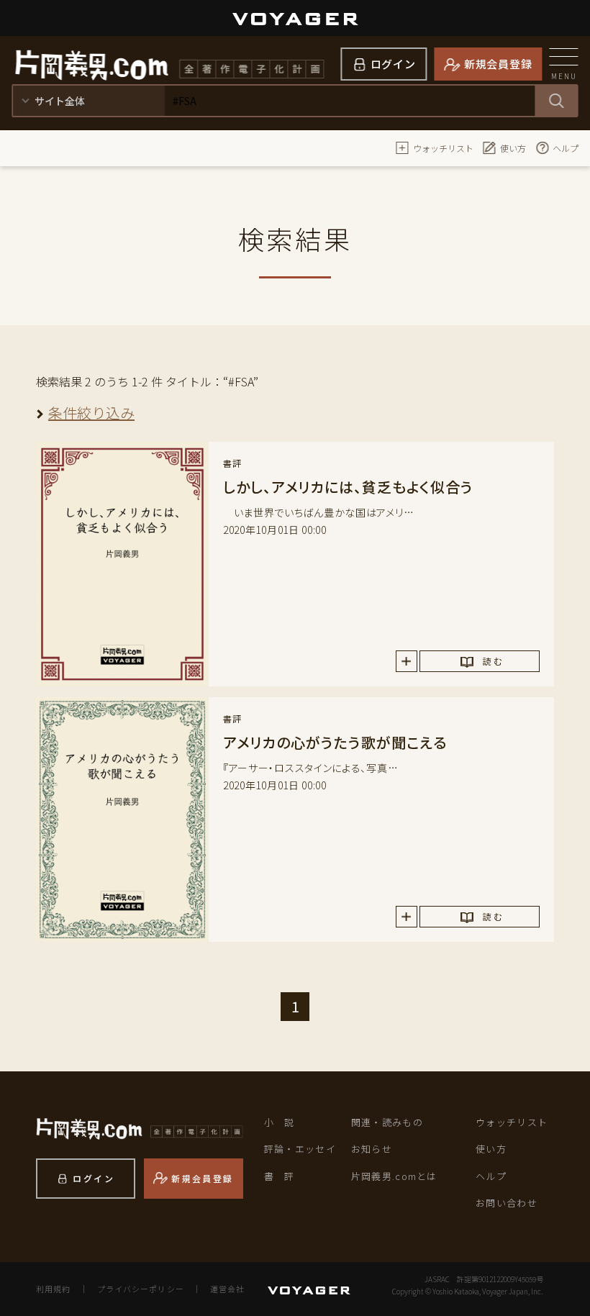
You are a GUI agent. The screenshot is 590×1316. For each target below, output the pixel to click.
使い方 (513, 148)
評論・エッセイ (300, 1149)
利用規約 (53, 1288)
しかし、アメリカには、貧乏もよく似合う (348, 486)
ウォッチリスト (443, 148)
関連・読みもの (387, 1122)
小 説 (279, 1122)
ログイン (393, 63)
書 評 (279, 1176)
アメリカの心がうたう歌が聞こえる (335, 742)
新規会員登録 (498, 63)
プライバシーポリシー (140, 1288)
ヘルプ (565, 148)
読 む (492, 661)
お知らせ (371, 1149)
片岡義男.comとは (394, 1176)
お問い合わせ (506, 1203)
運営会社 (227, 1288)
